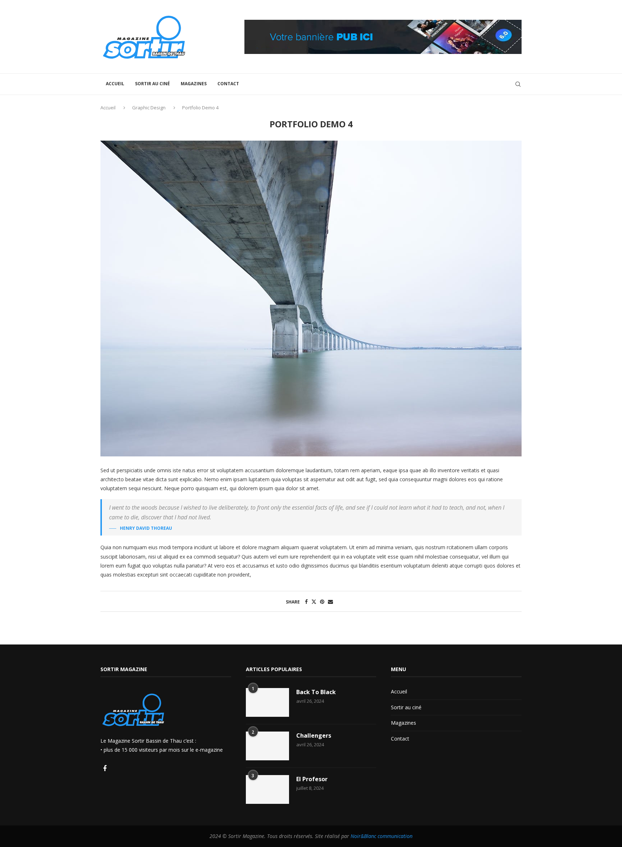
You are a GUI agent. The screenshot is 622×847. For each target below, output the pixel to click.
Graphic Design (149, 107)
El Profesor (312, 779)
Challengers (313, 735)
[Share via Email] (330, 601)
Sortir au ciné (152, 84)
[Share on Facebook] (306, 601)
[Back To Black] (267, 702)
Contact (228, 84)
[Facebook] (104, 768)
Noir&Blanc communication (382, 836)
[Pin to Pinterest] (322, 601)
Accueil (115, 84)
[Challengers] (267, 746)
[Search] (518, 84)
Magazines (194, 84)
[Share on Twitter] (313, 601)
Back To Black (316, 692)
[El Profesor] (267, 789)
